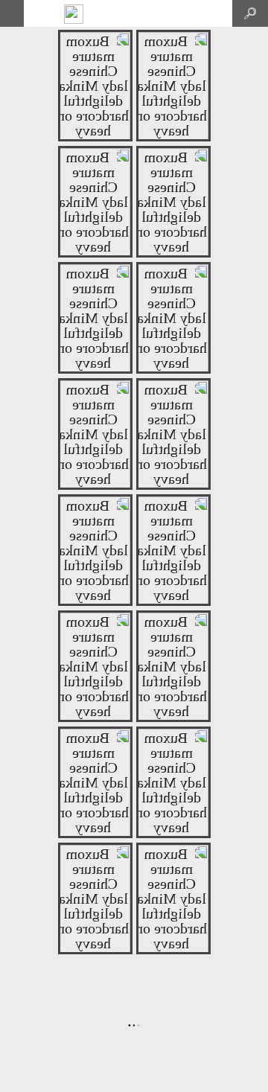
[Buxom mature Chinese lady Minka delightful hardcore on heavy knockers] (95, 138)
